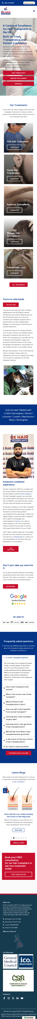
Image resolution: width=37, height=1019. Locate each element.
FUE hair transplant (24, 494)
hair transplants (19, 782)
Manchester (27, 416)
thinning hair (18, 537)
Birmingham (18, 413)
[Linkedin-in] (17, 998)
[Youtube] (22, 998)
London (16, 416)
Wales (12, 419)
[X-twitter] (13, 998)
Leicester (6, 416)
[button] (3, 811)
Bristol (28, 413)
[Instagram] (8, 998)
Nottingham (22, 419)
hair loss (17, 521)
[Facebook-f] (4, 998)
